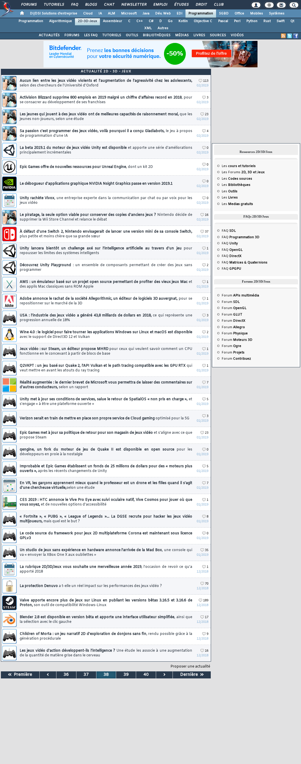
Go (170, 21)
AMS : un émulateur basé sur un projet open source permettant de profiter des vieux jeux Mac (106, 284)
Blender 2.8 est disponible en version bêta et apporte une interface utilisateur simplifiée (106, 619)
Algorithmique (60, 21)
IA (100, 13)
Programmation (200, 13)
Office (239, 13)
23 (206, 114)
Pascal (223, 21)
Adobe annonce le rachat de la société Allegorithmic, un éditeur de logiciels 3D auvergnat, (106, 301)
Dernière (190, 675)
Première (21, 675)
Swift (281, 21)
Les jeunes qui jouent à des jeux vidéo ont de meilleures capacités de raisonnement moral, (106, 116)
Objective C (203, 21)
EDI (180, 13)
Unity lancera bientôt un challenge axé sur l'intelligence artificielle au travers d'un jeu (106, 251)
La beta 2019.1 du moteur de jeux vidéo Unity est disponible (106, 150)
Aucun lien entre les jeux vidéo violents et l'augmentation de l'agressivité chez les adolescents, (106, 83)
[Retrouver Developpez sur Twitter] (289, 36)
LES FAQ (91, 35)
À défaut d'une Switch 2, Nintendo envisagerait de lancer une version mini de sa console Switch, (106, 234)
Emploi (160, 4)
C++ (139, 21)
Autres (163, 28)
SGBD (224, 13)
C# (151, 21)
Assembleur (112, 21)
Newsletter (134, 4)
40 (146, 675)
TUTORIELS (111, 35)
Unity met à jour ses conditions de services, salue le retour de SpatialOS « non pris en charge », (106, 401)
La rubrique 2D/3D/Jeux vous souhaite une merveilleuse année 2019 (106, 569)
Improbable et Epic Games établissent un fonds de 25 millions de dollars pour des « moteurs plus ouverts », (106, 468)
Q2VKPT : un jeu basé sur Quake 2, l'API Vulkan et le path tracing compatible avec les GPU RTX (106, 368)
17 (206, 617)
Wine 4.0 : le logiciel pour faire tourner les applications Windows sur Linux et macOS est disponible (106, 334)
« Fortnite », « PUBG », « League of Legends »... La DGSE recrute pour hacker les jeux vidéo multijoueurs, (106, 519)
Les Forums (243, 172)
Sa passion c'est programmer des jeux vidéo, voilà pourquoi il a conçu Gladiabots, (106, 133)
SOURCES (218, 35)
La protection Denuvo (91, 586)
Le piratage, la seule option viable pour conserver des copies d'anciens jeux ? (106, 217)
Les (239, 166)
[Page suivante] (164, 675)
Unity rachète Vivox (106, 200)
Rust (267, 21)
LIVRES (199, 35)
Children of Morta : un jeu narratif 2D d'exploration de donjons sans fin (106, 636)
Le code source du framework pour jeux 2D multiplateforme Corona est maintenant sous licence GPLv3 (106, 536)
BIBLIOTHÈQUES (156, 35)
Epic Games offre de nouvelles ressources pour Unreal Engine (86, 167)
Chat (109, 4)
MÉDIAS (182, 35)
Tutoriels (53, 4)
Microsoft (129, 13)
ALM (111, 13)
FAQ (74, 4)
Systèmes (277, 13)
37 (206, 232)
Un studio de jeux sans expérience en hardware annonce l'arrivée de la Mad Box (106, 552)
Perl (237, 21)
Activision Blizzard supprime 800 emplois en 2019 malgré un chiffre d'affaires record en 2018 (106, 100)
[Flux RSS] (283, 36)
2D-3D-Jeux (87, 21)
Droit (201, 4)
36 (66, 675)
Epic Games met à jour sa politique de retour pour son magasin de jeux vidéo (106, 435)
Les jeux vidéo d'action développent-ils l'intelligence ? (106, 653)
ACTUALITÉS (49, 35)
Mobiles (256, 13)
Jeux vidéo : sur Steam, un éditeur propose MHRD (106, 351)
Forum (240, 295)
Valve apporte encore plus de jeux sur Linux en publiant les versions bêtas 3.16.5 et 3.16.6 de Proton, (106, 603)
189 (205, 601)
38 (106, 675)
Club (218, 4)
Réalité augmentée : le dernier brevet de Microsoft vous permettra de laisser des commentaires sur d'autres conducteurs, (106, 385)
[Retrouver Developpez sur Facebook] (295, 36)
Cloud (88, 13)
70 (206, 584)
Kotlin (183, 21)
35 (206, 550)
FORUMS (71, 35)
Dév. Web (163, 13)
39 (126, 675)
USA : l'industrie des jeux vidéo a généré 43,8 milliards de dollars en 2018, (106, 318)
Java (146, 13)
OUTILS (132, 35)
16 (206, 215)
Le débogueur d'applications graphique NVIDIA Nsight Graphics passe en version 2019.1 (96, 183)
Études (181, 4)
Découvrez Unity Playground (106, 267)
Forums (28, 4)
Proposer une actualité (190, 666)
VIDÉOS (237, 35)
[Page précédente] (48, 675)
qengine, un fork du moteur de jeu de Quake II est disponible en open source (106, 452)
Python (251, 21)
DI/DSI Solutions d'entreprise (53, 13)
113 (205, 81)
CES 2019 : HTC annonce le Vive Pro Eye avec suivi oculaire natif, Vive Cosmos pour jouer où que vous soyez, (106, 502)
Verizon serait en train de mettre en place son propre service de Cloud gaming (104, 418)
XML (148, 28)
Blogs (90, 4)
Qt (292, 21)
